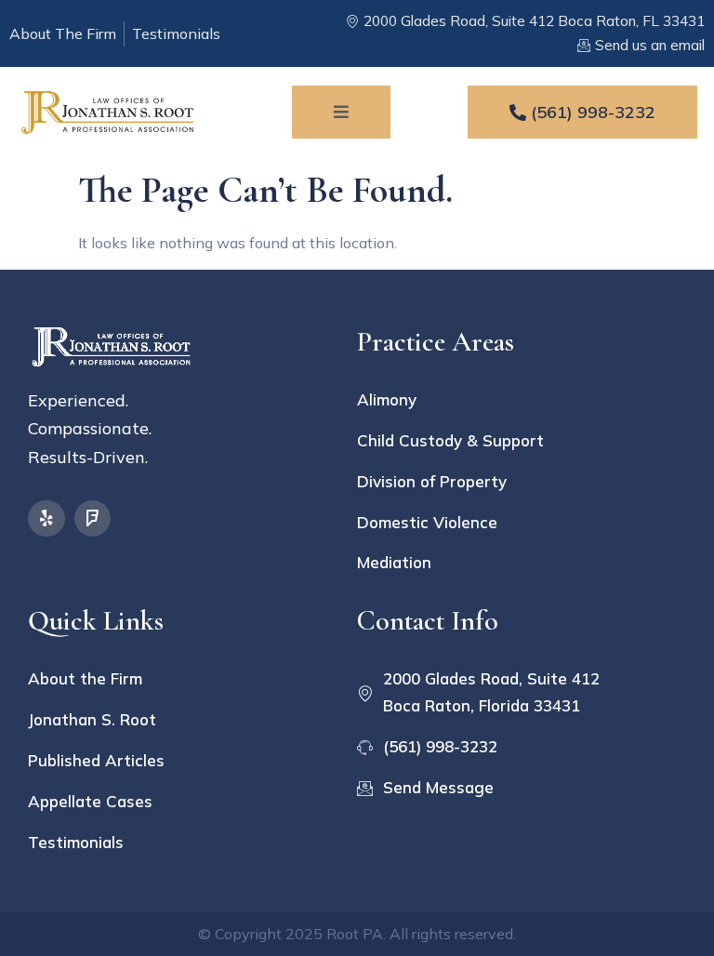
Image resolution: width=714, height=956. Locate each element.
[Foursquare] (93, 519)
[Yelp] (46, 519)
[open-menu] (341, 112)
